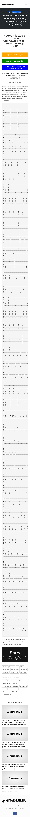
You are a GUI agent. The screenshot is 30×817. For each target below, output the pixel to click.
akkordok (12, 666)
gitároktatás (14, 672)
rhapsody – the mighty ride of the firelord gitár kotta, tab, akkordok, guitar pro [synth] (14, 767)
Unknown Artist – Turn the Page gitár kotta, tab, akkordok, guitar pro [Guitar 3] (15, 20)
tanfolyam (22, 689)
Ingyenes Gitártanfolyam (15, 55)
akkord (5, 666)
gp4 (8, 680)
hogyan (15, 683)
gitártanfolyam (7, 677)
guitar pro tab (7, 683)
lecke (4, 689)
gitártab (15, 675)
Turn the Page (13, 691)
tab (16, 689)
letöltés (10, 689)
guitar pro (18, 680)
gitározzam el (6, 675)
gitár (21, 666)
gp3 (4, 680)
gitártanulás (17, 677)
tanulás (5, 691)
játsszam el (23, 686)
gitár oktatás (15, 669)
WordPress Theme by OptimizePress (15, 808)
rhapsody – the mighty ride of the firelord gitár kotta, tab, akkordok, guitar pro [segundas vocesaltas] (14, 744)
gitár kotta (6, 669)
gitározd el (23, 672)
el (17, 666)
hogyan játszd (7, 686)
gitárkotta (24, 669)
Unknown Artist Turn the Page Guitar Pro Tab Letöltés (15, 67)
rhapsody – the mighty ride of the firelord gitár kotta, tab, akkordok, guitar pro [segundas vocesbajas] (14, 722)
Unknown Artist (16, 12)
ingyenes (15, 686)
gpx (12, 680)
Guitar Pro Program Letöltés (15, 61)
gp (23, 677)
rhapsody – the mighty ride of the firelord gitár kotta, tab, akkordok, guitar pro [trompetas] (14, 789)
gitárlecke (6, 672)
